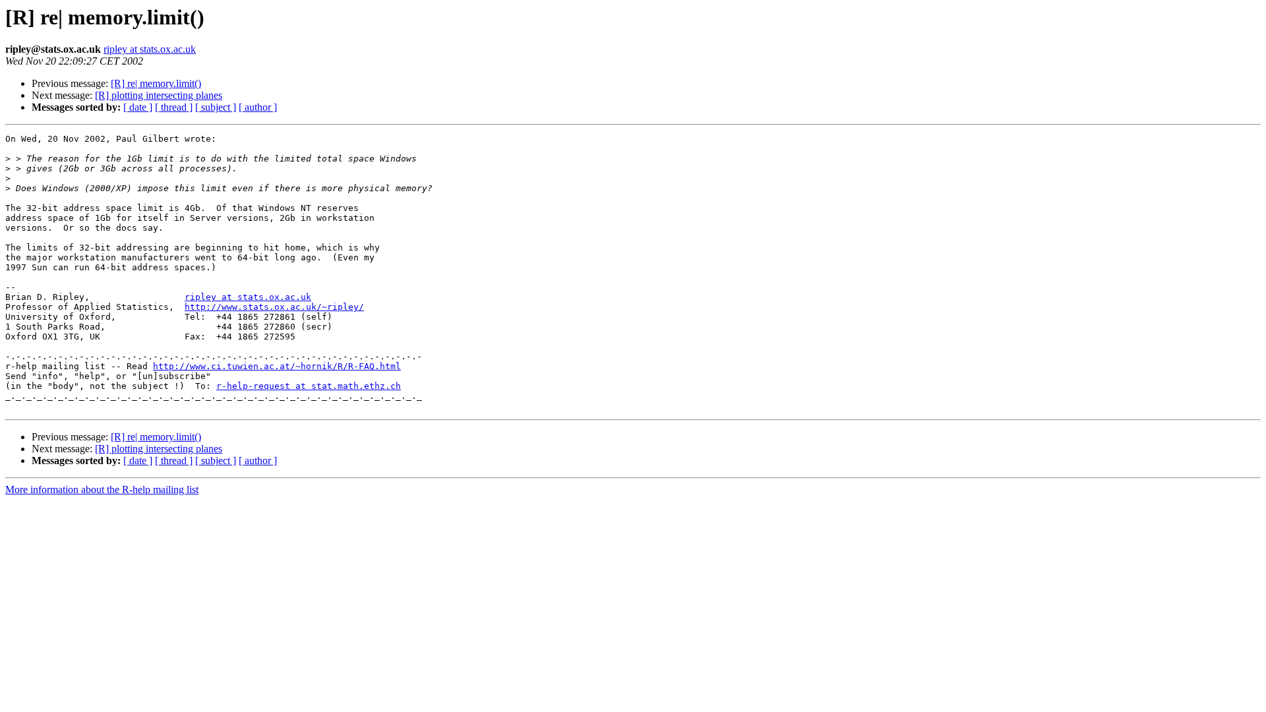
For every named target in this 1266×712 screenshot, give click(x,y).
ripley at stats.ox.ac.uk (150, 49)
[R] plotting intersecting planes (158, 95)
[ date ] (137, 107)
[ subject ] (215, 107)
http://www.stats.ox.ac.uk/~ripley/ (274, 307)
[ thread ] (174, 107)
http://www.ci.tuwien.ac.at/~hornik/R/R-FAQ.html (277, 366)
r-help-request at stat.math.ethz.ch (308, 386)
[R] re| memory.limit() (156, 83)
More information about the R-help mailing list (101, 489)
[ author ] (258, 107)
